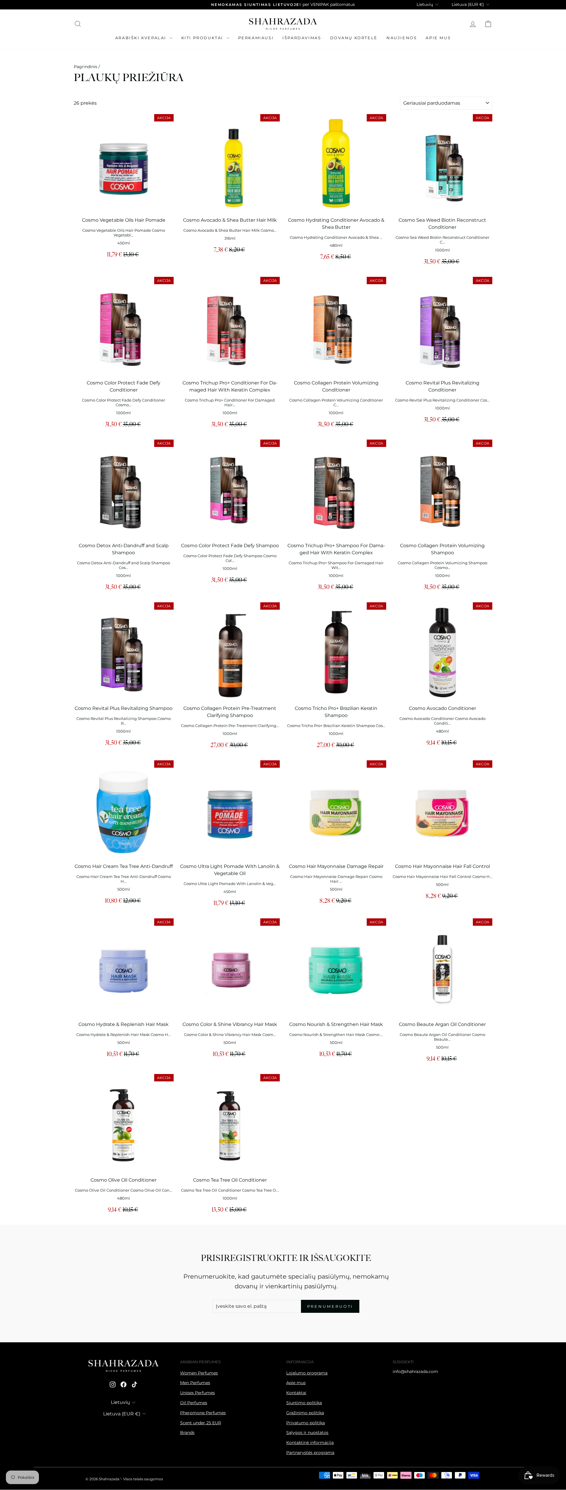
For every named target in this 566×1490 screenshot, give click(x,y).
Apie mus (438, 37)
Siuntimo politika (304, 1402)
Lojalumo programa (307, 1373)
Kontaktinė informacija (310, 1442)
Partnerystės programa (310, 1452)
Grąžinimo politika (305, 1412)
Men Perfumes (195, 1382)
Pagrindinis (85, 66)
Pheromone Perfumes (203, 1412)
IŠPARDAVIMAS (301, 37)
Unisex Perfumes (197, 1392)
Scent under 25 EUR (200, 1422)
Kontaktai (296, 1392)
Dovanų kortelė (354, 37)
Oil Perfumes (193, 1402)
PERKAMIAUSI (256, 37)
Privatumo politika (305, 1422)
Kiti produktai (203, 37)
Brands (187, 1432)
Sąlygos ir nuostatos (307, 1432)
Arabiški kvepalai (141, 37)
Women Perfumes (199, 1373)
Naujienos (401, 37)
